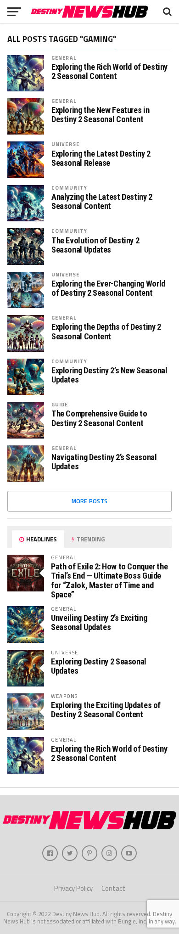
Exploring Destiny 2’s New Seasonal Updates (109, 375)
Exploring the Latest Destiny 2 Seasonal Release (101, 158)
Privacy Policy (73, 888)
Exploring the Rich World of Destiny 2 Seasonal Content (109, 71)
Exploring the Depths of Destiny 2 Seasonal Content (106, 331)
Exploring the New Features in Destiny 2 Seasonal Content (100, 115)
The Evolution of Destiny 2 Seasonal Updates (95, 245)
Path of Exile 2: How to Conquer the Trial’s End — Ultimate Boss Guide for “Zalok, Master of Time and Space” (109, 580)
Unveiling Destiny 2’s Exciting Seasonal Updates (99, 622)
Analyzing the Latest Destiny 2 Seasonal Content (101, 201)
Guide (59, 404)
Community (69, 187)
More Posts (90, 501)
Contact (113, 888)
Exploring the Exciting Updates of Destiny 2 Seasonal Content (106, 709)
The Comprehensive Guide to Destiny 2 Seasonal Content (99, 418)
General (63, 58)
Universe (65, 144)
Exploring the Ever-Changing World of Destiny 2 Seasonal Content (108, 288)
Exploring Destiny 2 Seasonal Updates (98, 666)
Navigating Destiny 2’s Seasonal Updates (104, 462)
